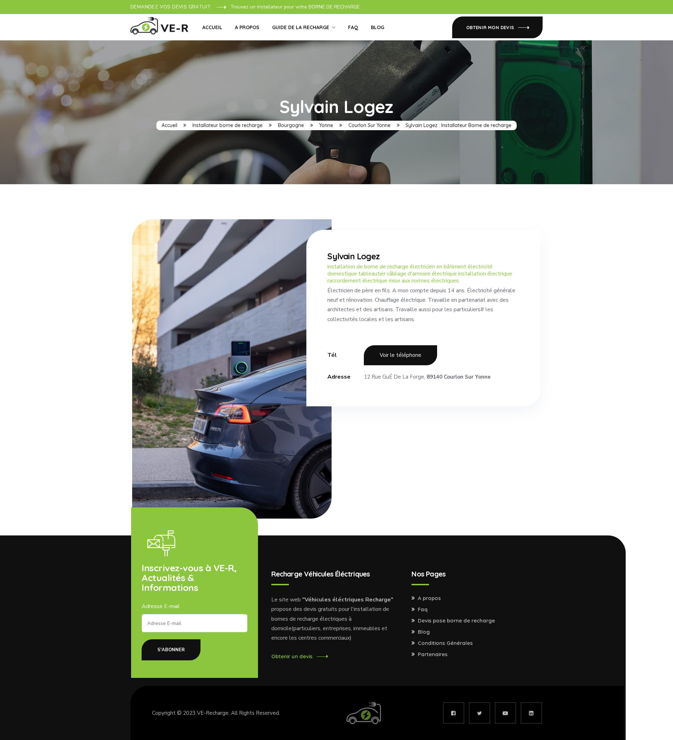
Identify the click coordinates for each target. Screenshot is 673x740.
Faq (423, 609)
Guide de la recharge (300, 27)
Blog (377, 27)
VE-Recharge (213, 712)
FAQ (353, 27)
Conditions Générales (445, 643)
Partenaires (433, 654)
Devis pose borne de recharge (456, 621)
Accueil (212, 27)
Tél (332, 355)
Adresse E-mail (161, 606)
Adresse (339, 377)
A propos (247, 27)
